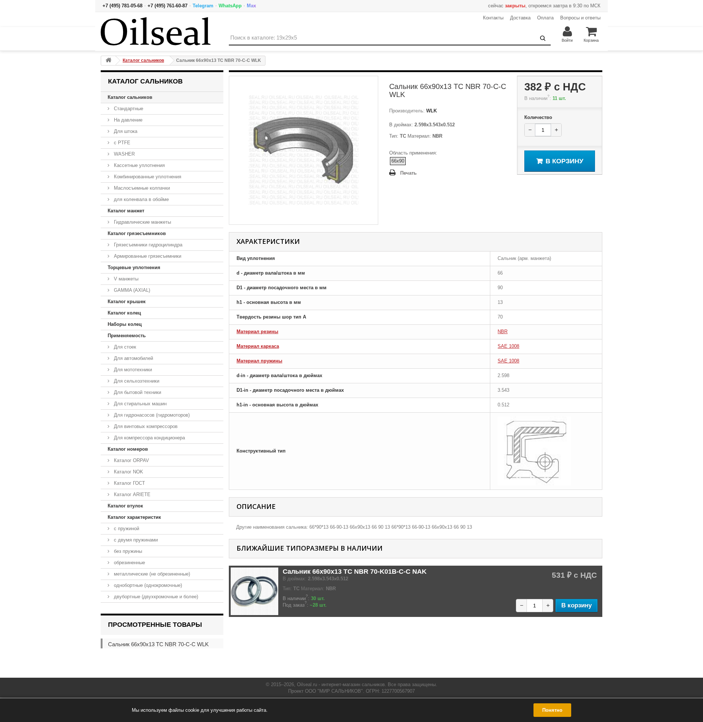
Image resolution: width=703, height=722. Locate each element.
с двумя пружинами (135, 540)
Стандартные (127, 108)
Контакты (493, 18)
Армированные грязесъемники (146, 256)
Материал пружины (259, 361)
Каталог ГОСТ (128, 483)
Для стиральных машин (139, 403)
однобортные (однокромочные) (147, 585)
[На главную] (108, 60)
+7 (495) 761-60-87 (167, 5)
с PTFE (121, 142)
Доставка (520, 18)
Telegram (203, 5)
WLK (431, 110)
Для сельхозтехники (135, 381)
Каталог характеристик (134, 517)
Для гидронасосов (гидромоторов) (151, 415)
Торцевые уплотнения (134, 267)
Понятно (552, 710)
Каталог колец (124, 313)
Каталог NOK (127, 471)
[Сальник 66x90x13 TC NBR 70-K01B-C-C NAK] (254, 591)
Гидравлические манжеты (141, 222)
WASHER (123, 154)
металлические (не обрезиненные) (151, 574)
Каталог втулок (125, 506)
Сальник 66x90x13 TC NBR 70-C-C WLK (158, 644)
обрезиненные (128, 562)
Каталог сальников (130, 97)
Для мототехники (132, 369)
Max (251, 5)
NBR (502, 331)
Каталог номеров (128, 449)
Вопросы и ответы (580, 18)
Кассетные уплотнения (138, 165)
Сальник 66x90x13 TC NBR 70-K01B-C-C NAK (355, 571)
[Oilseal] (156, 31)
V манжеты (125, 279)
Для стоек (124, 347)
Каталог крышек (127, 301)
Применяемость (127, 335)
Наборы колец (125, 324)
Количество (538, 117)
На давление (127, 120)
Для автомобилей (132, 358)
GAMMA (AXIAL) (131, 290)
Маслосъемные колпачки (141, 188)
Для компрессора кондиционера (148, 437)
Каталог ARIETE (131, 494)
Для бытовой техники (136, 392)
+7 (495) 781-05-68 (122, 5)
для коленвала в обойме (140, 199)
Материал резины (257, 331)
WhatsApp (230, 5)
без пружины (127, 551)
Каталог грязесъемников (137, 233)
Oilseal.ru (307, 684)
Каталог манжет (126, 210)
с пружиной (125, 528)
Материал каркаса (258, 346)
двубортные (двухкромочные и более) (155, 596)
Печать (408, 173)
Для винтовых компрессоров (145, 426)
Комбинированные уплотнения (146, 176)
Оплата (545, 18)
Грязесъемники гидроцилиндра (147, 245)
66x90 (397, 161)
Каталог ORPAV (130, 460)
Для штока (124, 131)
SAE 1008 (508, 346)
